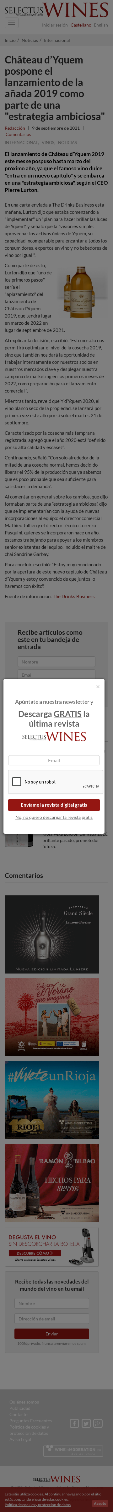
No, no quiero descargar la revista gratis (54, 817)
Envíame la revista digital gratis (54, 805)
